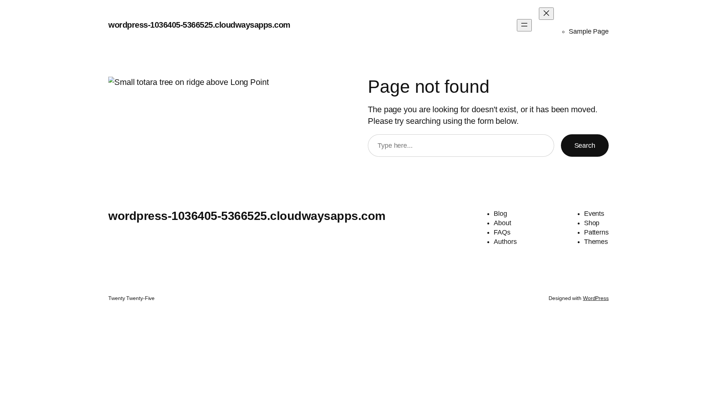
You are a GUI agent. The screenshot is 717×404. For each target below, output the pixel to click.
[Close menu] (546, 13)
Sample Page (589, 31)
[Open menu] (524, 25)
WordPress (596, 298)
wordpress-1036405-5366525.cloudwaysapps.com (199, 25)
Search (584, 145)
